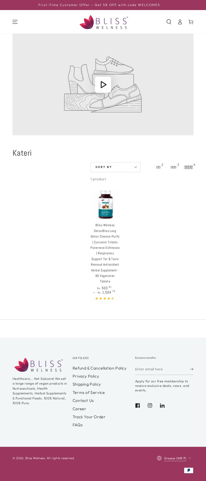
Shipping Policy (87, 384)
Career (79, 408)
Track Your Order (89, 416)
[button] (168, 21)
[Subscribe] (191, 369)
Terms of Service (89, 392)
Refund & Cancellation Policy (100, 368)
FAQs (78, 424)
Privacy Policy (86, 376)
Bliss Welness (35, 458)
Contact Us (83, 400)
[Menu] (15, 21)
